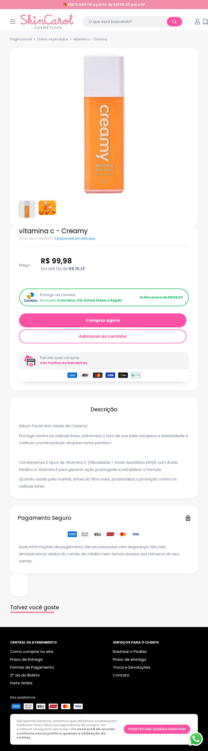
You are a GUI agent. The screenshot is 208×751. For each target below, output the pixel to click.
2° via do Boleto (25, 675)
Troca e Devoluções (131, 667)
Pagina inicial (21, 39)
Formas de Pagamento (32, 667)
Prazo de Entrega (26, 659)
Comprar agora (103, 320)
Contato (121, 675)
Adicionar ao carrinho (103, 336)
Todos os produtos (52, 39)
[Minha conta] (197, 21)
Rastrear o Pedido (130, 651)
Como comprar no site (31, 651)
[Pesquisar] (174, 21)
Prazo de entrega (129, 659)
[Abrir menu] (12, 22)
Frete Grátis (21, 683)
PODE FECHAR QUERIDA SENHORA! (157, 729)
